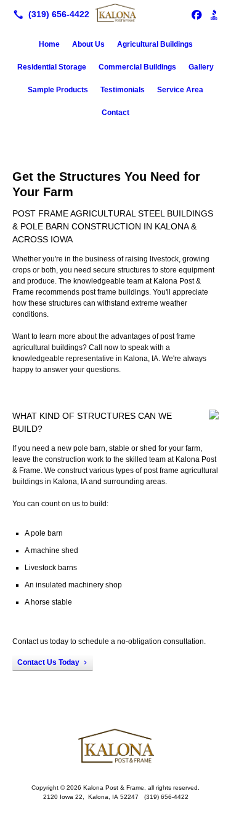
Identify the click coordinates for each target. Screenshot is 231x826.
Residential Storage (51, 67)
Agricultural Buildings (155, 44)
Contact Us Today (48, 662)
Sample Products (58, 89)
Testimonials (122, 89)
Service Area (180, 89)
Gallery (201, 67)
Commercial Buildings (137, 67)
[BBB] (213, 14)
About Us (88, 44)
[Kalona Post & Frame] (115, 13)
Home (49, 44)
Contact (115, 112)
